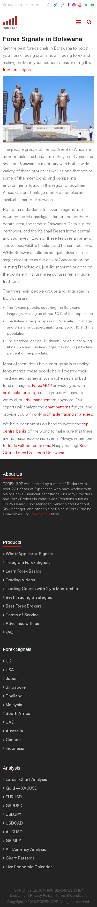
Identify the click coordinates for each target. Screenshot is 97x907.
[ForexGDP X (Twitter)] (86, 7)
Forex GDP (42, 385)
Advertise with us (22, 623)
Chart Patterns (20, 858)
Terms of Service (22, 614)
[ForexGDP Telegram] (55, 7)
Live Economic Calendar (29, 866)
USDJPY (13, 814)
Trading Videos (20, 579)
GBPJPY (13, 840)
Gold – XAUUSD (22, 788)
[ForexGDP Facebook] (69, 7)
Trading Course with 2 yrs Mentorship (42, 588)
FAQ (9, 632)
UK (8, 660)
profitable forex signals (23, 392)
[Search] (89, 22)
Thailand (14, 695)
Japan (12, 678)
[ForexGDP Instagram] (74, 7)
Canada (13, 739)
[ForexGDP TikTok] (62, 7)
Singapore (16, 687)
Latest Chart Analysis (26, 779)
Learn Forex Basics (23, 571)
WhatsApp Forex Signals (29, 553)
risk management (41, 399)
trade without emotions (29, 445)
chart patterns (57, 406)
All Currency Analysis (26, 849)
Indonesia (15, 748)
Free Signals (40, 514)
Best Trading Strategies (29, 597)
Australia (14, 730)
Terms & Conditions (71, 895)
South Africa (18, 713)
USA (10, 669)
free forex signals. (18, 69)
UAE (10, 722)
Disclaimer (18, 895)
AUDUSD (14, 831)
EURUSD (14, 796)
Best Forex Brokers (24, 606)
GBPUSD (14, 805)
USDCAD (14, 823)
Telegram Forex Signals (28, 562)
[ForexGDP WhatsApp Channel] (48, 7)
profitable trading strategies (67, 414)
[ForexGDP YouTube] (79, 7)
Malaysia (14, 704)
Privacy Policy (41, 895)
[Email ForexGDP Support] (92, 7)
